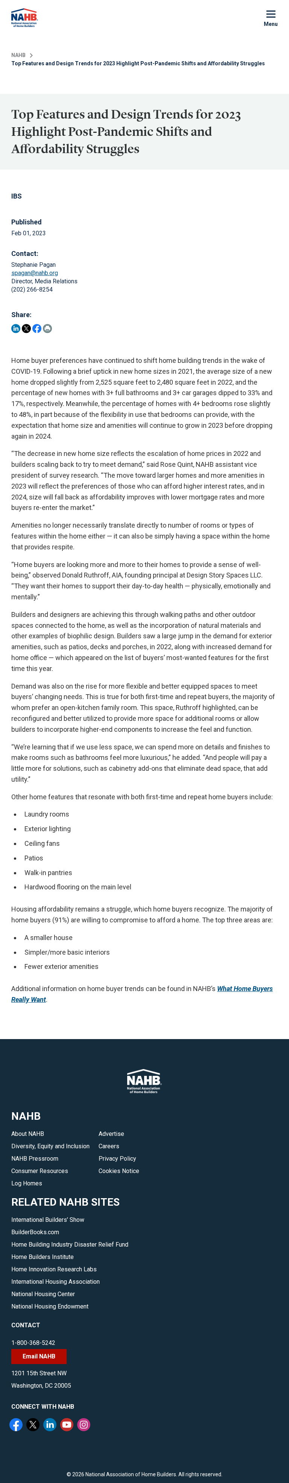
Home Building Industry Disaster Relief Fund (69, 1244)
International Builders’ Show (47, 1219)
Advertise (111, 1133)
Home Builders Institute (42, 1256)
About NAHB (27, 1133)
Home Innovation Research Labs (54, 1269)
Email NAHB (39, 1356)
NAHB (18, 55)
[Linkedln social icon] (50, 1425)
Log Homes (26, 1183)
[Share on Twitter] (26, 328)
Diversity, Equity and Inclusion (50, 1146)
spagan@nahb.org (34, 273)
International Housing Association (55, 1281)
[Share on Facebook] (36, 328)
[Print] (47, 328)
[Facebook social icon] (16, 1425)
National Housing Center (43, 1294)
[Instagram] (84, 1425)
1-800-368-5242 (33, 1342)
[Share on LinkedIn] (15, 328)
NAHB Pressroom (34, 1158)
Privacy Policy (117, 1158)
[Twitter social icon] (33, 1425)
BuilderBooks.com (35, 1232)
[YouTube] (67, 1425)
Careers (109, 1146)
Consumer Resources (39, 1171)
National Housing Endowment (49, 1306)
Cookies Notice (119, 1171)
